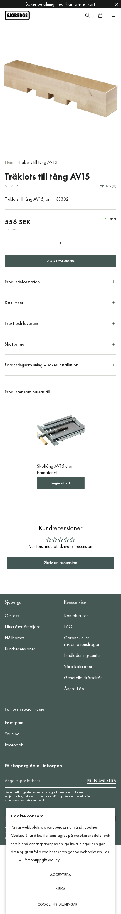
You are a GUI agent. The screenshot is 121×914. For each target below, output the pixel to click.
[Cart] (100, 15)
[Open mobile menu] (113, 15)
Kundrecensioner (20, 649)
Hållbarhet (14, 638)
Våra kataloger (78, 666)
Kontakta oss (76, 615)
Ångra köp (74, 689)
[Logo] (17, 15)
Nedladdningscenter (82, 655)
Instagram (14, 723)
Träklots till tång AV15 (38, 162)
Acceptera (60, 874)
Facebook (14, 745)
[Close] (117, 4)
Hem (9, 162)
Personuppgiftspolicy (41, 860)
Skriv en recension (60, 563)
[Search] (87, 15)
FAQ (68, 627)
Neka (60, 888)
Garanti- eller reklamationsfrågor (82, 641)
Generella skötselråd (83, 677)
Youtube (12, 734)
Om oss (12, 615)
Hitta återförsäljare (23, 627)
